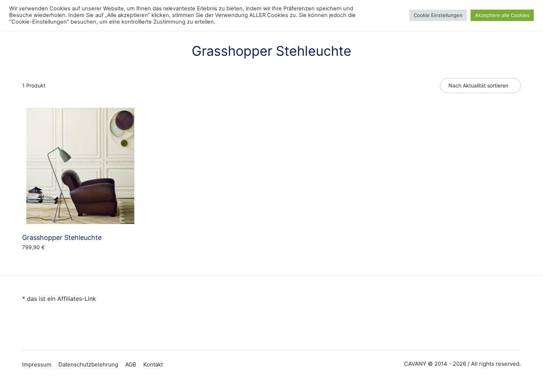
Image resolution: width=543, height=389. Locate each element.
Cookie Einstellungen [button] (438, 15)
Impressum (36, 364)
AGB (130, 364)
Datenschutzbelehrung (88, 364)
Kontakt (153, 364)
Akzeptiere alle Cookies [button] (502, 15)
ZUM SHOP (38, 263)
